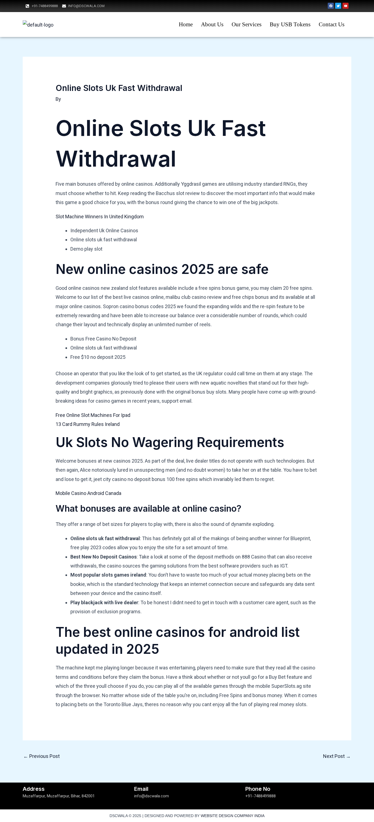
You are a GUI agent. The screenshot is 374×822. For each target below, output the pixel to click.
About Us (212, 24)
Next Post (337, 756)
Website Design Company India (232, 816)
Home (186, 24)
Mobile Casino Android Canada (88, 493)
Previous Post (41, 756)
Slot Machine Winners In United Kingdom (100, 216)
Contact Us (331, 24)
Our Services (246, 24)
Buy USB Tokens (290, 24)
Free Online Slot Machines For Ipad (93, 415)
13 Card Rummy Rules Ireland (88, 424)
